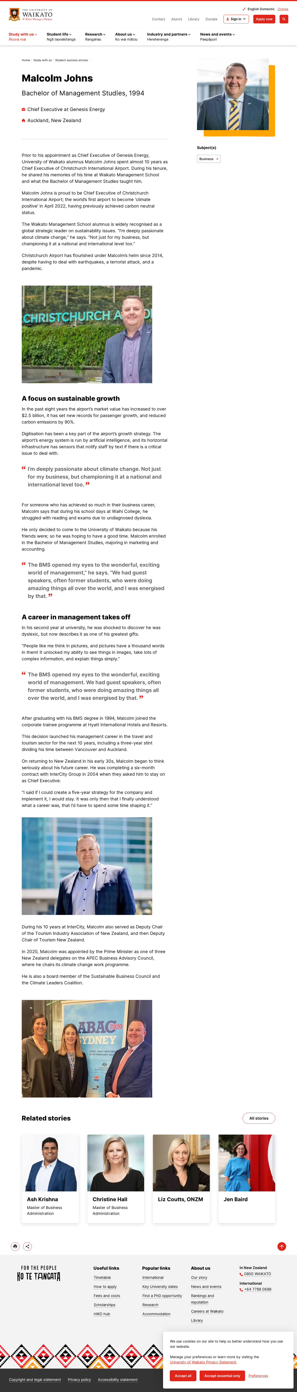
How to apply (105, 1286)
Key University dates (160, 1286)
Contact (158, 19)
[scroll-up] (281, 1246)
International (153, 1277)
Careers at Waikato (207, 1311)
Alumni (176, 19)
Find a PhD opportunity (162, 1296)
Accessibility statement (118, 1379)
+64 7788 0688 (257, 1289)
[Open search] (284, 19)
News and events (206, 1286)
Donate (211, 19)
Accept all (183, 1376)
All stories (259, 1118)
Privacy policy (79, 1379)
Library (193, 19)
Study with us (42, 60)
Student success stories (71, 60)
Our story (199, 1277)
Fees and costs (107, 1296)
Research (150, 1305)
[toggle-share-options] (27, 1246)
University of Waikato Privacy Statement (203, 1362)
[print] (15, 1246)
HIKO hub (102, 1314)
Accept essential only (222, 1376)
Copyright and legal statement (35, 1379)
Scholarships (104, 1305)
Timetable (102, 1277)
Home (26, 60)
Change (283, 9)
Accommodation (156, 1314)
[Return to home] (30, 14)
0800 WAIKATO (257, 1274)
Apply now (264, 19)
